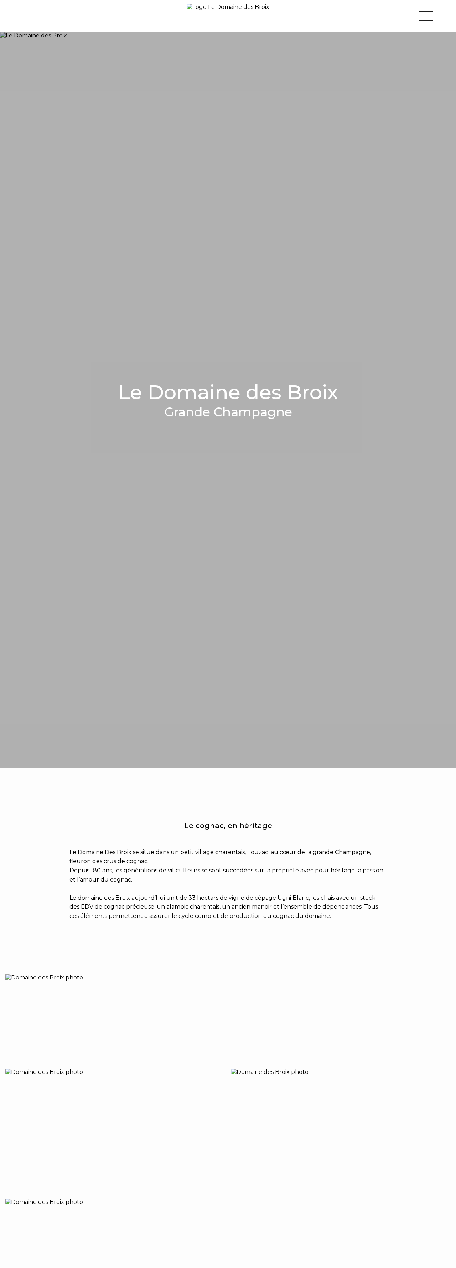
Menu (426, 16)
